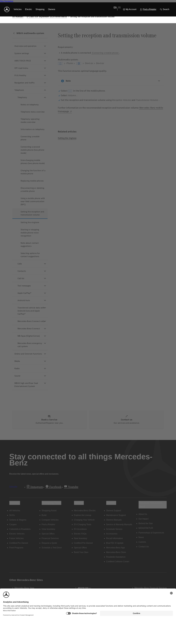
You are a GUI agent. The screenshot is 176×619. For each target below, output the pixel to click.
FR (119, 7)
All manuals (17, 16)
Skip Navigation (6, 1)
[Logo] (7, 9)
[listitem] (17, 9)
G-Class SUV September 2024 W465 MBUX (47, 16)
